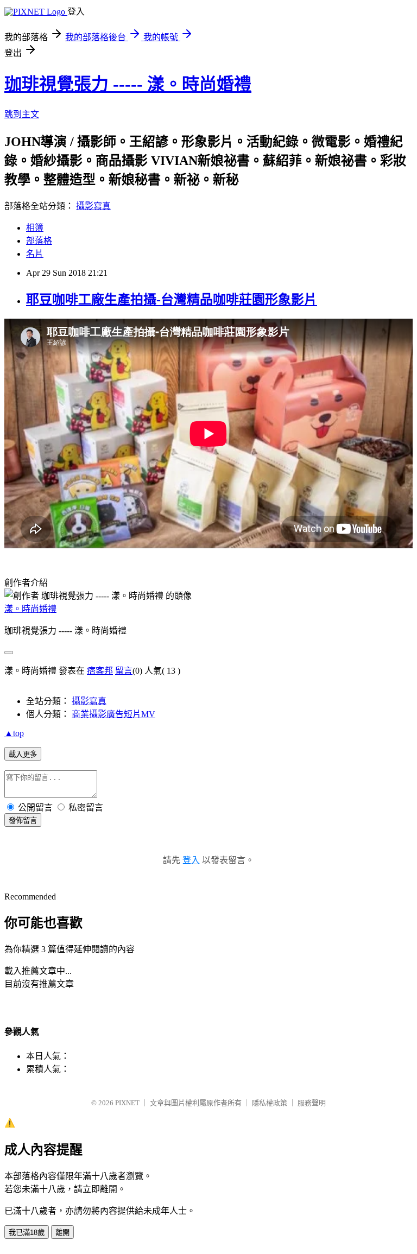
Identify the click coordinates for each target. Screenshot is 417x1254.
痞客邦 (100, 670)
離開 (62, 1232)
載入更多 (23, 754)
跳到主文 (21, 114)
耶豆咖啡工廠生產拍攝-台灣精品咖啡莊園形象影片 (171, 300)
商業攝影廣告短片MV (113, 714)
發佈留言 (23, 820)
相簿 (34, 227)
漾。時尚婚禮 (30, 608)
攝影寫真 (93, 206)
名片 (34, 253)
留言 (123, 670)
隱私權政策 (269, 1103)
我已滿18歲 (27, 1232)
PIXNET (127, 1103)
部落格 (39, 240)
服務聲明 (312, 1103)
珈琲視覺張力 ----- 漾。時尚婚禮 (127, 84)
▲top (14, 733)
